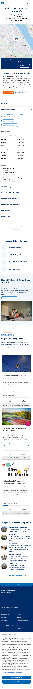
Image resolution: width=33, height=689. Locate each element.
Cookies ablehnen (16, 681)
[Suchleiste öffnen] (27, 3)
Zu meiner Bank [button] (7, 92)
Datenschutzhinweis (12, 672)
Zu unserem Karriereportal (9, 298)
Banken (19, 617)
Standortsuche (20, 623)
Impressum (19, 672)
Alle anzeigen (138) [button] (16, 228)
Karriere (19, 625)
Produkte (3, 617)
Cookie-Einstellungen (16, 686)
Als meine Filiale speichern (9, 125)
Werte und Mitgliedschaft (7, 625)
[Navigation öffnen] (31, 3)
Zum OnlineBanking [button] (21, 92)
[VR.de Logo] (8, 3)
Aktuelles (19, 628)
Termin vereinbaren (7, 121)
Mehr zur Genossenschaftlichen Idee (9, 607)
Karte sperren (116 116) (22, 620)
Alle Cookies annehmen (16, 677)
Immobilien (3, 623)
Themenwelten (4, 620)
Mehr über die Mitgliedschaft (15, 575)
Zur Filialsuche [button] (23, 66)
